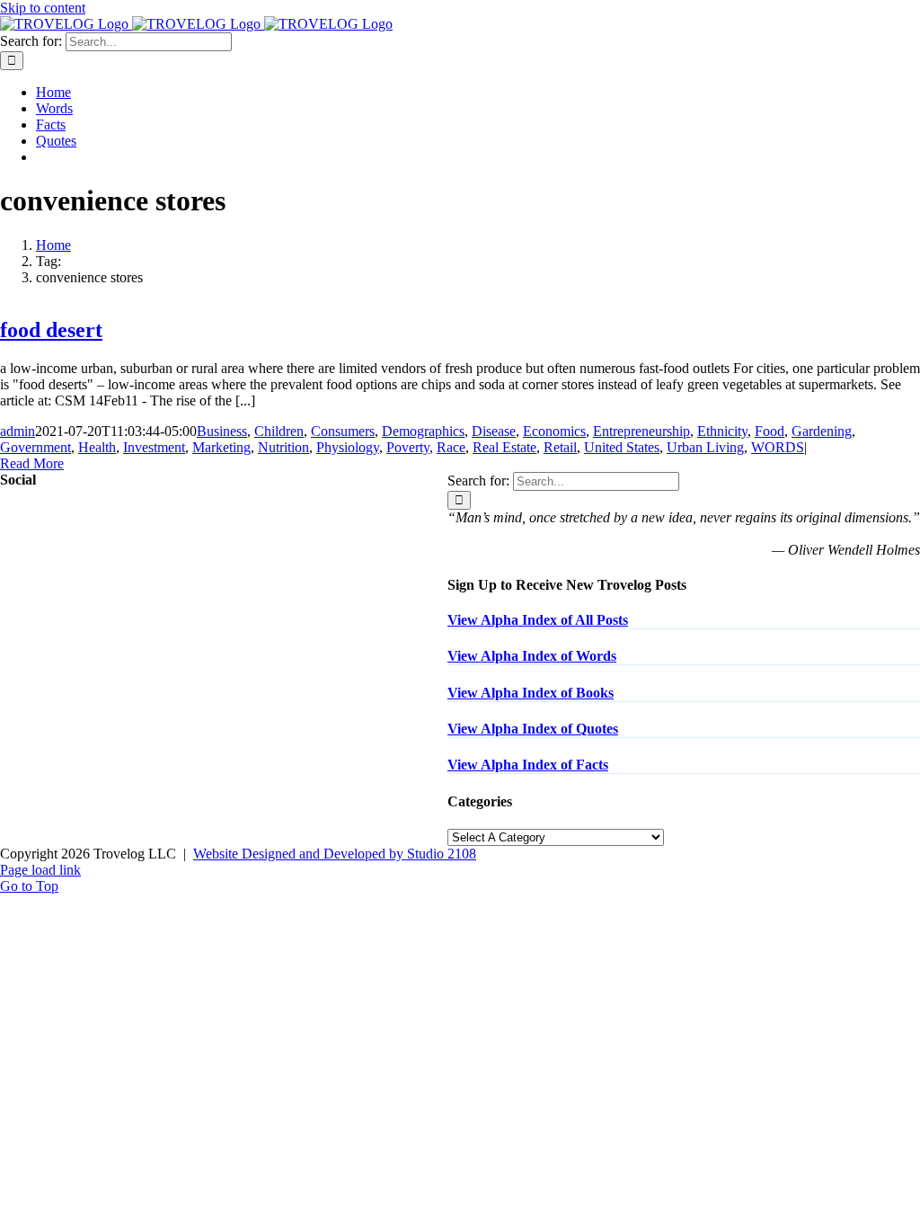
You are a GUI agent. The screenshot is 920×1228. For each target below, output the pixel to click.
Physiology (347, 447)
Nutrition (283, 447)
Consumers (343, 431)
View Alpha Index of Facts (527, 764)
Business (222, 431)
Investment (154, 447)
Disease (494, 431)
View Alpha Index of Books (530, 692)
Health (97, 447)
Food (769, 431)
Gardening (822, 431)
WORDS (777, 447)
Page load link (40, 869)
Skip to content (42, 7)
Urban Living (705, 447)
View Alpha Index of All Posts (537, 619)
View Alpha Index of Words (531, 655)
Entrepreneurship (641, 431)
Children (279, 431)
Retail (560, 447)
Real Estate (504, 447)
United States (621, 447)
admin (17, 431)
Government (35, 447)
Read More (32, 463)
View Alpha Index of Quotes (532, 728)
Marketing (221, 447)
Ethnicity (722, 431)
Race (451, 447)
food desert (51, 330)
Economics (554, 431)
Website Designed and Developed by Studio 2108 (334, 853)
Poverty (407, 447)
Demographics (423, 431)
